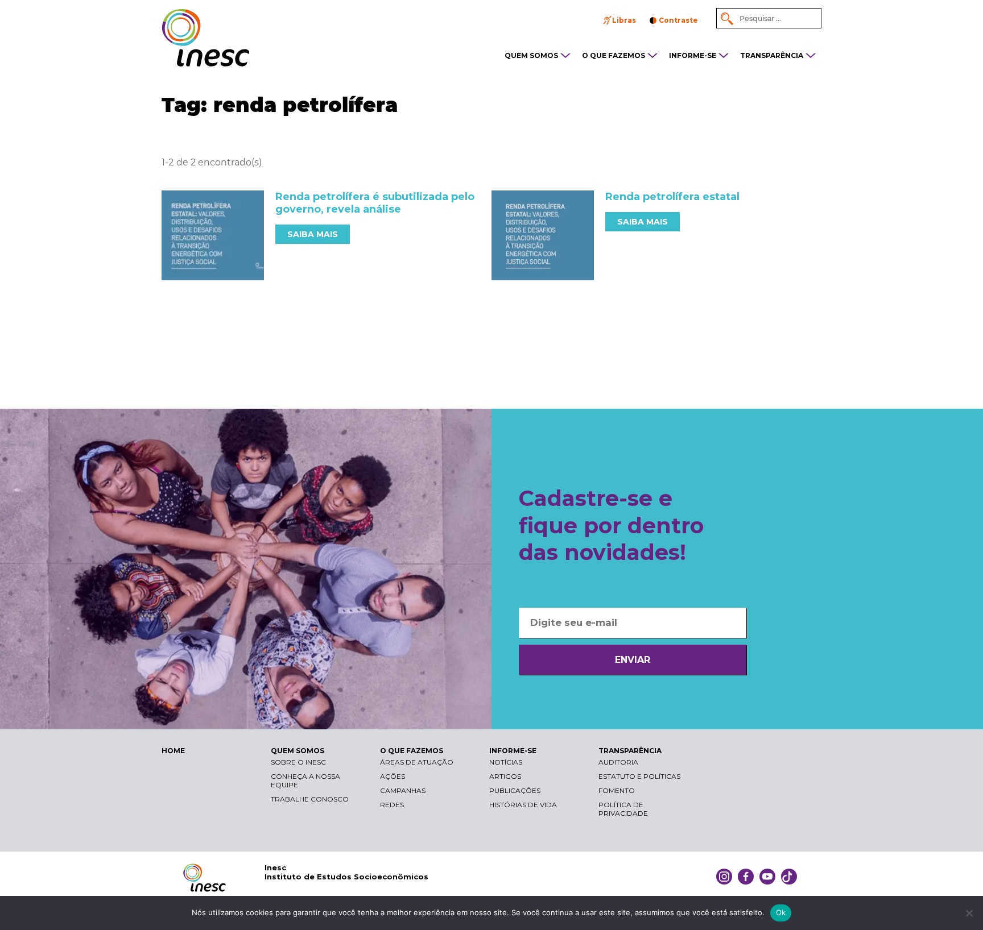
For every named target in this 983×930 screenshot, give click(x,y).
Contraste (678, 20)
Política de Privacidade (623, 808)
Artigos (505, 776)
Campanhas (403, 790)
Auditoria (618, 762)
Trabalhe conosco (310, 799)
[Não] (968, 913)
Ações (392, 776)
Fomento (616, 790)
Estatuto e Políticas (639, 776)
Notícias (505, 762)
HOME (173, 750)
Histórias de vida (523, 804)
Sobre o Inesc (298, 762)
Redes (392, 804)
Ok (781, 912)
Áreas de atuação (416, 762)
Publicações (514, 790)
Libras (624, 20)
